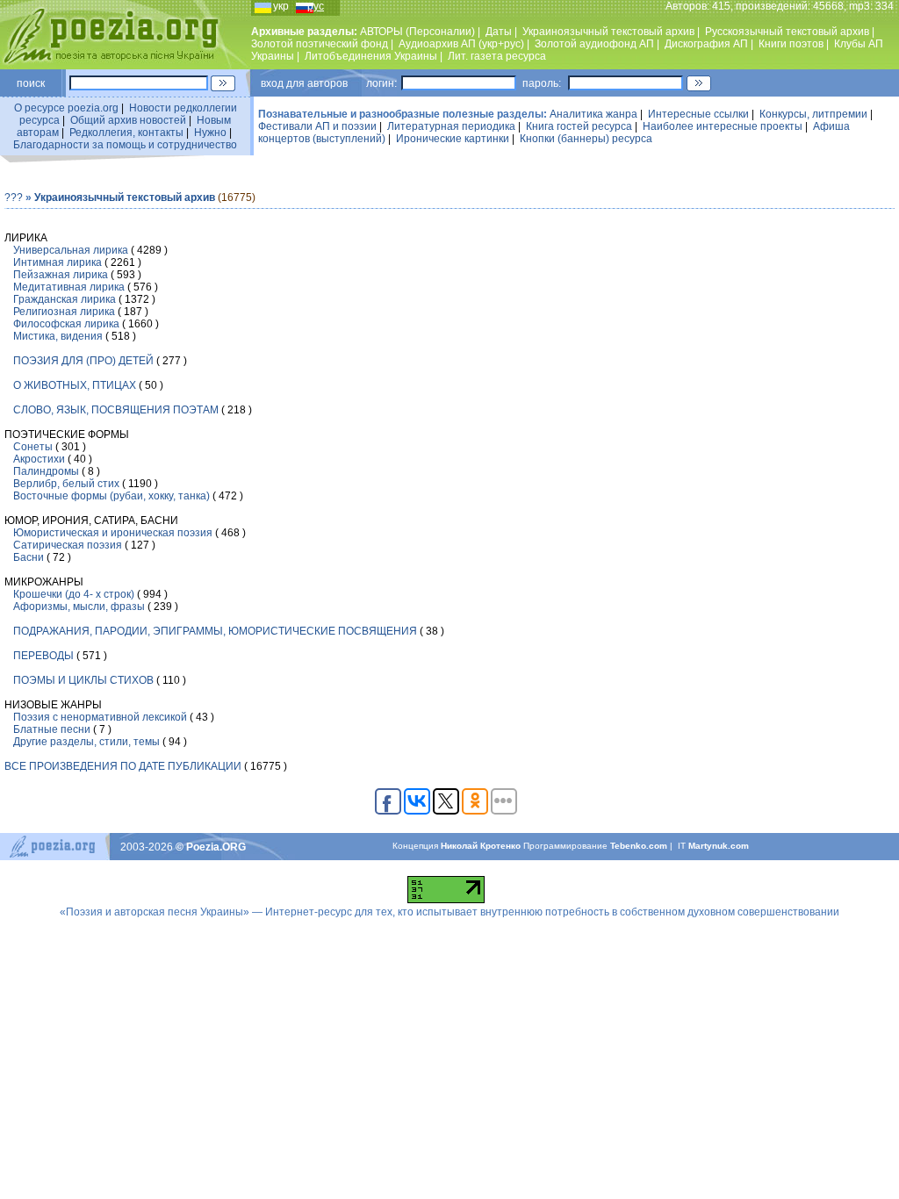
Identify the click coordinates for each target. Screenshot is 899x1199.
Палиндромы (46, 471)
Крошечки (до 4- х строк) (73, 594)
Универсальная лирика (70, 250)
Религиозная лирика (64, 311)
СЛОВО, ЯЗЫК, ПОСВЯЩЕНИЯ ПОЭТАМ (116, 410)
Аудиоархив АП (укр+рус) (461, 44)
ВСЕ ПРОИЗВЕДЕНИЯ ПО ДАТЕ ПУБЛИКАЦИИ (122, 766)
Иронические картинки (452, 139)
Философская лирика (66, 324)
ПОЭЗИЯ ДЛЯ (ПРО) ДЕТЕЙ (83, 361)
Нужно (210, 132)
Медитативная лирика (69, 287)
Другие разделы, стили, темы (86, 742)
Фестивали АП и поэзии (317, 126)
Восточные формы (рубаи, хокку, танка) (111, 496)
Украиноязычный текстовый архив (608, 31)
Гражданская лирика (64, 299)
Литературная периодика (451, 126)
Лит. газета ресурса (497, 56)
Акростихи (39, 459)
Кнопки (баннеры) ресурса (586, 139)
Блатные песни (51, 729)
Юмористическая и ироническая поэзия (112, 533)
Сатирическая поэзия (67, 545)
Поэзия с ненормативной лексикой (100, 717)
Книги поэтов (791, 44)
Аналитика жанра (593, 114)
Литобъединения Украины (371, 56)
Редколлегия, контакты (126, 132)
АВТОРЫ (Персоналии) (417, 31)
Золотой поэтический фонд (319, 44)
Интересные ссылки (698, 114)
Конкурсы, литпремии (813, 114)
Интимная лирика (57, 262)
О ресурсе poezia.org (66, 108)
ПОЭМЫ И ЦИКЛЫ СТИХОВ (83, 680)
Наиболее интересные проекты (722, 126)
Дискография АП (706, 44)
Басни (28, 557)
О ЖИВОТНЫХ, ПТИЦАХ (74, 385)
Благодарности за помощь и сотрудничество (125, 145)
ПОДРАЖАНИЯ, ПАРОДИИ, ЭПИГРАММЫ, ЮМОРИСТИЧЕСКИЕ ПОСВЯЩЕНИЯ (215, 631)
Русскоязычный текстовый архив (787, 31)
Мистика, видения (58, 336)
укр (281, 6)
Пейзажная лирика (60, 275)
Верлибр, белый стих (66, 483)
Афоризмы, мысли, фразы (79, 606)
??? (13, 197)
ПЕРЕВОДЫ (43, 656)
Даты (498, 31)
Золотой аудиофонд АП (594, 44)
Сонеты (33, 447)
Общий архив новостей (128, 120)
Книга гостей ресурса (579, 126)
